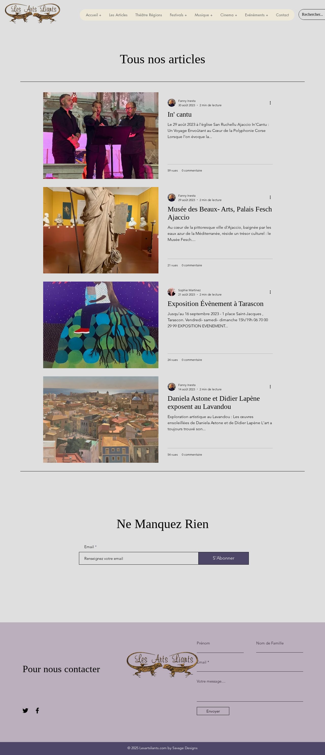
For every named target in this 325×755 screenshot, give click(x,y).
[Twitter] (25, 710)
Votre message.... (211, 681)
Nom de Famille (270, 643)
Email (89, 547)
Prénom (203, 643)
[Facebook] (37, 710)
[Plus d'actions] (272, 103)
